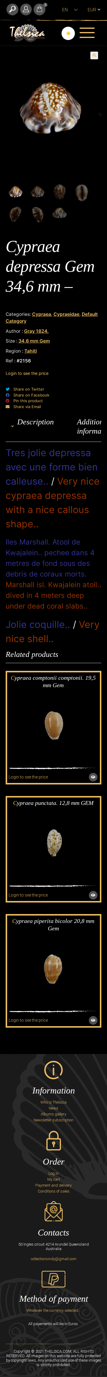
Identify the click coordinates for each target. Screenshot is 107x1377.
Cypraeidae (66, 314)
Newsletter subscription (53, 1120)
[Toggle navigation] (87, 32)
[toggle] (12, 9)
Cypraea (41, 314)
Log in (53, 1173)
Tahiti (30, 351)
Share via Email (27, 406)
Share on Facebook (31, 395)
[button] (94, 55)
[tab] (35, 426)
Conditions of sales (54, 1191)
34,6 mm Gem (34, 341)
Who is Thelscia (53, 1102)
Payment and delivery (53, 1185)
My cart (53, 1179)
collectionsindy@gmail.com (53, 1259)
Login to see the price (27, 373)
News (53, 1108)
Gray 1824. (36, 331)
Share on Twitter (28, 389)
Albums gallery (53, 1114)
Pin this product (28, 400)
